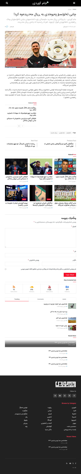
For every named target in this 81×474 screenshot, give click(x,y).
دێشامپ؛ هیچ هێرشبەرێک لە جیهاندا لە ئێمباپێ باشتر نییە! (21, 114)
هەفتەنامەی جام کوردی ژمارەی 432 (58, 351)
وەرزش (69, 9)
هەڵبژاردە (24, 411)
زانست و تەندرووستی (70, 430)
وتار (26, 417)
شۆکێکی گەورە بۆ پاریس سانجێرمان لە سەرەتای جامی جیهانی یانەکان (21, 119)
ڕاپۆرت (50, 407)
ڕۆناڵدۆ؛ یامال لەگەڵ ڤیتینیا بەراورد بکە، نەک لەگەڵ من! (22, 109)
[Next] (18, 126)
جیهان (74, 423)
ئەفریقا (74, 414)
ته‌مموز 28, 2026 (62, 353)
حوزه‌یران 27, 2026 (62, 366)
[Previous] (22, 126)
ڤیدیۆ (50, 414)
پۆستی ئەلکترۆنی (33, 260)
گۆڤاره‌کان (49, 426)
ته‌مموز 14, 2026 (63, 360)
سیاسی (50, 411)
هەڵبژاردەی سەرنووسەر (21, 414)
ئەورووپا (74, 420)
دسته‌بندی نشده (71, 426)
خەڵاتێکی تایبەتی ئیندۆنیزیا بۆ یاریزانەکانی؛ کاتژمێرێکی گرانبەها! (42, 204)
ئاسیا (74, 411)
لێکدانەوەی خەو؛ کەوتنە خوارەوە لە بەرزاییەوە (55, 304)
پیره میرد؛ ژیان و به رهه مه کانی (58, 312)
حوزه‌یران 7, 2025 (72, 181)
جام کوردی (62, 133)
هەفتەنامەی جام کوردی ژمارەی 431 (58, 357)
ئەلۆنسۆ (69, 133)
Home (74, 9)
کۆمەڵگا (50, 420)
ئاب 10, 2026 (70, 345)
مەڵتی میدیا (48, 430)
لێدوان (73, 226)
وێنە (26, 426)
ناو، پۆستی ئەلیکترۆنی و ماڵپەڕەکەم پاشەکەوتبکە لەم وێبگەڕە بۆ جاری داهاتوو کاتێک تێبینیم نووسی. (48, 269)
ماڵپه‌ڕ (74, 260)
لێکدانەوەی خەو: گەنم (61, 318)
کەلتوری (49, 417)
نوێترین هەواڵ (23, 407)
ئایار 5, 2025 (72, 27)
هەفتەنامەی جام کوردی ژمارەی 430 (58, 364)
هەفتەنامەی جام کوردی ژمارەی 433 (65, 343)
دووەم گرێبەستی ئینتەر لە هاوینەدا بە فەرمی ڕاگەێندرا (16, 204)
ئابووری (74, 407)
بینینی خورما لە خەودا (61, 326)
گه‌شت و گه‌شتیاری (46, 423)
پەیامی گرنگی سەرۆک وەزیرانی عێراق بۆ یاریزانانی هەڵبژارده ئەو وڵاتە (66, 204)
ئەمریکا (74, 417)
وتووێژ (25, 420)
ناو (74, 251)
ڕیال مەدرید (54, 133)
